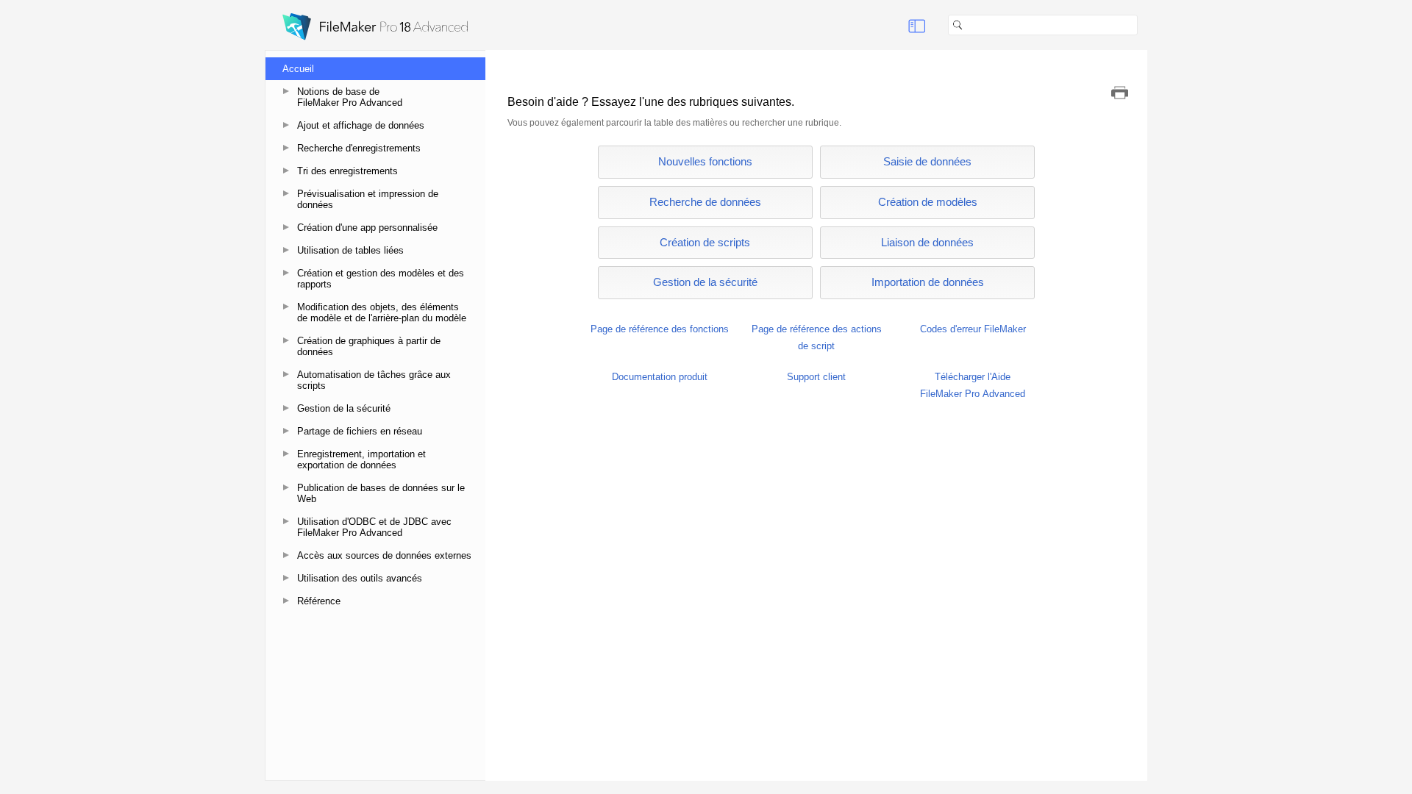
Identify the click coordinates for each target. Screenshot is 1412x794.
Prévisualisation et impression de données (367, 199)
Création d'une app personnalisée (367, 227)
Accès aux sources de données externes (384, 555)
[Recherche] (1143, 25)
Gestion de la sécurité (344, 408)
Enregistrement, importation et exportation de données (361, 459)
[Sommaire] (917, 25)
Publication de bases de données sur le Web (381, 493)
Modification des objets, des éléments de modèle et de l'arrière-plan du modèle (381, 312)
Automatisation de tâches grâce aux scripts (374, 380)
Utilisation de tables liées (350, 250)
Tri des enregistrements (347, 170)
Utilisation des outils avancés (359, 578)
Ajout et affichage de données (360, 125)
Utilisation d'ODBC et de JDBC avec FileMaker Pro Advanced (374, 527)
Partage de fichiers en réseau (359, 431)
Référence (318, 601)
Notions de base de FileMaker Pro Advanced (349, 97)
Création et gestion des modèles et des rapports (380, 279)
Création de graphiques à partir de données (369, 346)
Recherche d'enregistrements (359, 148)
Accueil (298, 68)
